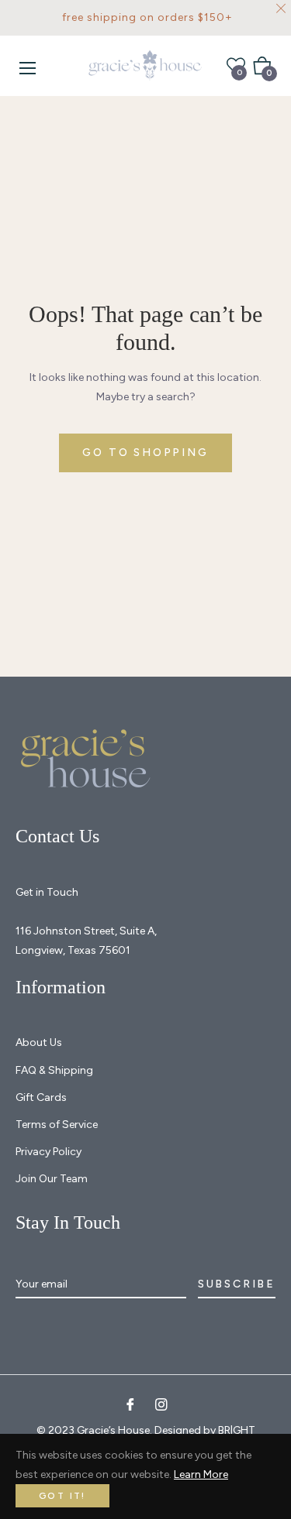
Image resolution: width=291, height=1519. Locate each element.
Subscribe (236, 1284)
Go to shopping (145, 452)
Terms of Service (57, 1124)
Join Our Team (52, 1178)
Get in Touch (47, 892)
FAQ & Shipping (54, 1070)
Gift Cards (41, 1097)
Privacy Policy (48, 1151)
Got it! (62, 1495)
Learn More (201, 1474)
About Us (39, 1042)
